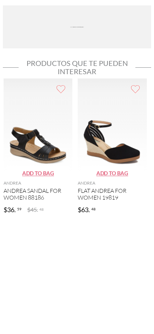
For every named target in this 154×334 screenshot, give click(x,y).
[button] (38, 173)
